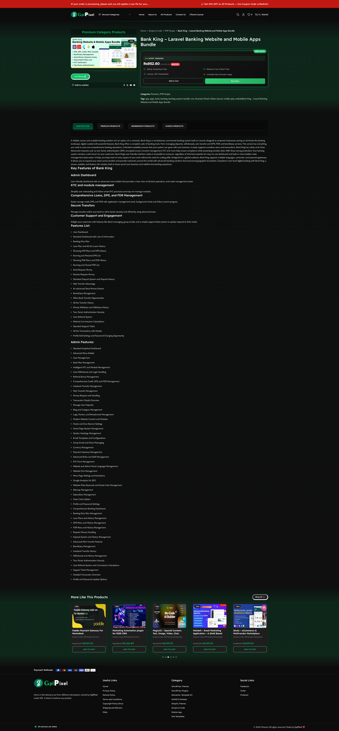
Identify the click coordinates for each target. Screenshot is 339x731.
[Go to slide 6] (176, 657)
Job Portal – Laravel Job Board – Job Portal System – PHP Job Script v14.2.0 (169, 633)
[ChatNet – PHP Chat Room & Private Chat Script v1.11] (89, 616)
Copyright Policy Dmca (113, 703)
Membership (97, 637)
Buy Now (235, 81)
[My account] (243, 14)
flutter (213, 98)
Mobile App (176, 712)
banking (164, 98)
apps (152, 98)
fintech (207, 98)
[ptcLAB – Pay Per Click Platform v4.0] (250, 616)
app (147, 98)
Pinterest (244, 695)
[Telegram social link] (134, 85)
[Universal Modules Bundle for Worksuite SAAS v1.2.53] (209, 616)
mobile (227, 98)
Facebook (244, 686)
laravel (220, 98)
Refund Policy (109, 695)
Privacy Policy (109, 691)
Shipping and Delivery (112, 708)
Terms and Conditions (112, 699)
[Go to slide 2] (165, 657)
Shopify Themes (178, 703)
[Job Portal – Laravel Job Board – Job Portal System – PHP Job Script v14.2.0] (169, 616)
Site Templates (177, 716)
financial (199, 98)
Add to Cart (174, 81)
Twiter (243, 691)
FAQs (105, 712)
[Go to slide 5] (173, 657)
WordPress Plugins (179, 691)
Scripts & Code (155, 31)
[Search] (238, 14)
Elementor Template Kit (181, 695)
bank (157, 98)
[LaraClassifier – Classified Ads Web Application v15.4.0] (129, 616)
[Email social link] (131, 85)
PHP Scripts (170, 31)
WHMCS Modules (179, 699)
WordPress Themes (180, 686)
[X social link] (127, 85)
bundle (186, 98)
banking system (175, 98)
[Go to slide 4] (170, 657)
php (232, 98)
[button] (89, 649)
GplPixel (94, 695)
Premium (155, 94)
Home (143, 31)
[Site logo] (82, 14)
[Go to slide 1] (163, 657)
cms (192, 98)
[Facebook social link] (124, 85)
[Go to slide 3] (168, 657)
